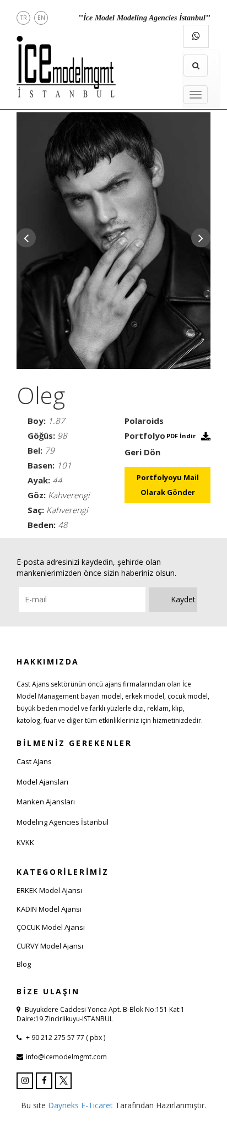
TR (23, 17)
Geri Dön (142, 451)
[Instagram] (25, 1080)
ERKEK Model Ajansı (49, 890)
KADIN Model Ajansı (49, 909)
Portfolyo (145, 435)
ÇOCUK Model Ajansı (51, 927)
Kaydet (183, 599)
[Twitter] (63, 1080)
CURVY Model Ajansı (50, 946)
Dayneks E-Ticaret (80, 1105)
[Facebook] (44, 1080)
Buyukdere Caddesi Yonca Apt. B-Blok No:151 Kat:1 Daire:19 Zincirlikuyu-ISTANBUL (101, 1014)
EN (41, 17)
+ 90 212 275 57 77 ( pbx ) (64, 1037)
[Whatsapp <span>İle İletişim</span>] (196, 36)
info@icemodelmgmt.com (66, 1056)
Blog (24, 964)
